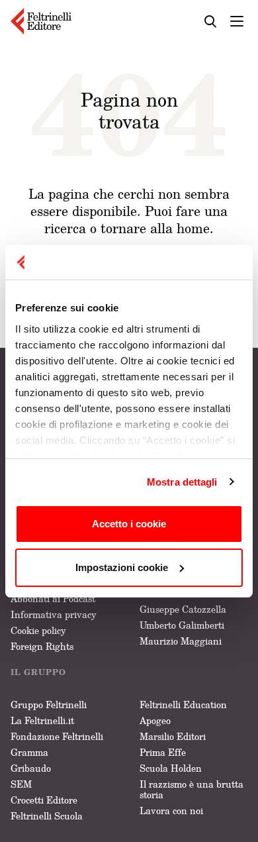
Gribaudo (31, 768)
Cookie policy (38, 630)
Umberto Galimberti (182, 625)
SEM (21, 784)
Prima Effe (163, 752)
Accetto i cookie (129, 523)
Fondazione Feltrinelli (57, 736)
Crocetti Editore (44, 800)
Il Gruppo (38, 672)
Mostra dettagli (182, 482)
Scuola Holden (171, 768)
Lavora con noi (171, 810)
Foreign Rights (42, 646)
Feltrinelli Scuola (47, 816)
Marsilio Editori (173, 736)
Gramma (29, 752)
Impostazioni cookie (121, 567)
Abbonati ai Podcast (53, 598)
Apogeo (155, 720)
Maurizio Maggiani (181, 641)
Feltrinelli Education (183, 704)
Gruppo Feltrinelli (49, 704)
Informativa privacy (54, 614)
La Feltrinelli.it (42, 720)
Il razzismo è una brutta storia (191, 789)
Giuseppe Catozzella (183, 609)
